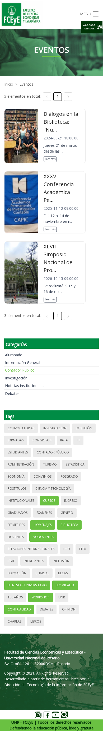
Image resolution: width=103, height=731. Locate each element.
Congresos (41, 440)
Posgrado (69, 476)
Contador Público (20, 370)
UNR (61, 597)
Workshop (40, 597)
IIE (78, 440)
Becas (63, 573)
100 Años (15, 597)
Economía (16, 476)
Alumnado (13, 354)
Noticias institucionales (24, 385)
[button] (91, 27)
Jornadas (16, 440)
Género (67, 512)
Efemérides (16, 525)
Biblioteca (69, 525)
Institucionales (21, 500)
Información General (22, 362)
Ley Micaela (65, 585)
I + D (66, 549)
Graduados (17, 512)
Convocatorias (21, 428)
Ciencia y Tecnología (53, 488)
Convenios (43, 476)
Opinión (69, 609)
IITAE (11, 561)
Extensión (84, 428)
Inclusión (61, 561)
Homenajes (43, 525)
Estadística (75, 464)
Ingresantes (34, 561)
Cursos (49, 500)
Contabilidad (19, 609)
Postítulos (17, 488)
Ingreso (70, 500)
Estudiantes (18, 452)
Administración (21, 464)
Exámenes (44, 512)
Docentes (16, 537)
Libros (35, 621)
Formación (17, 573)
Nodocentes (43, 537)
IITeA (82, 549)
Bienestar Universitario (27, 585)
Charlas (42, 573)
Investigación (16, 377)
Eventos (26, 84)
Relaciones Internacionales (31, 549)
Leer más (50, 159)
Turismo (50, 464)
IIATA (64, 440)
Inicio (8, 84)
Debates (12, 393)
